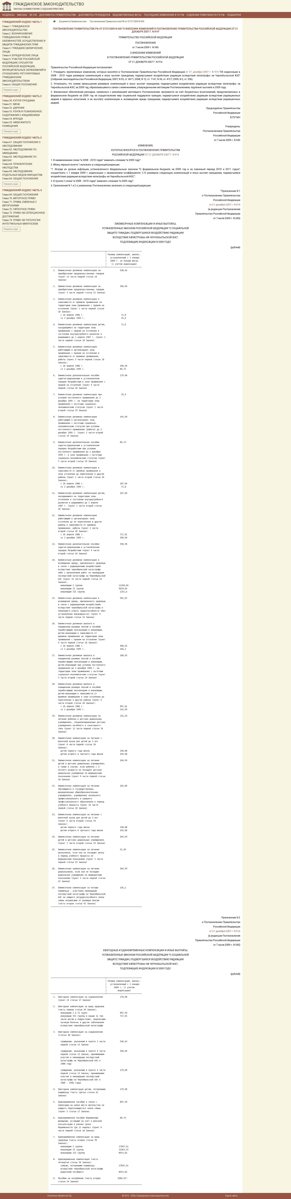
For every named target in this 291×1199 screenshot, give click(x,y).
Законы (22, 14)
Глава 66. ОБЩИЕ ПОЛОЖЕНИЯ (20, 178)
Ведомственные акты (127, 14)
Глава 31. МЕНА (11, 104)
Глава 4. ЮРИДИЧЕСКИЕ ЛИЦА (20, 55)
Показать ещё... (11, 90)
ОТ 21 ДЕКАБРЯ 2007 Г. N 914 (162, 154)
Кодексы (8, 14)
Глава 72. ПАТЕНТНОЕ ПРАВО (18, 209)
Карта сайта (231, 1195)
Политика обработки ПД (59, 1195)
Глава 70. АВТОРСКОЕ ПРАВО (19, 198)
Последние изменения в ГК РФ (164, 14)
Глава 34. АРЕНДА (12, 118)
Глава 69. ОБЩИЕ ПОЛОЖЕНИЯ (20, 194)
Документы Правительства (57, 14)
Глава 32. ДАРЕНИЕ (13, 107)
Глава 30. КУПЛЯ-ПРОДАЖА (18, 100)
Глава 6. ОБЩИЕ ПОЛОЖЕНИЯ (19, 84)
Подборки (234, 14)
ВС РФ (33, 14)
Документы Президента (94, 14)
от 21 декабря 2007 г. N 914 (202, 71)
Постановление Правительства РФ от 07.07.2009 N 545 (117, 21)
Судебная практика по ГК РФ (206, 14)
